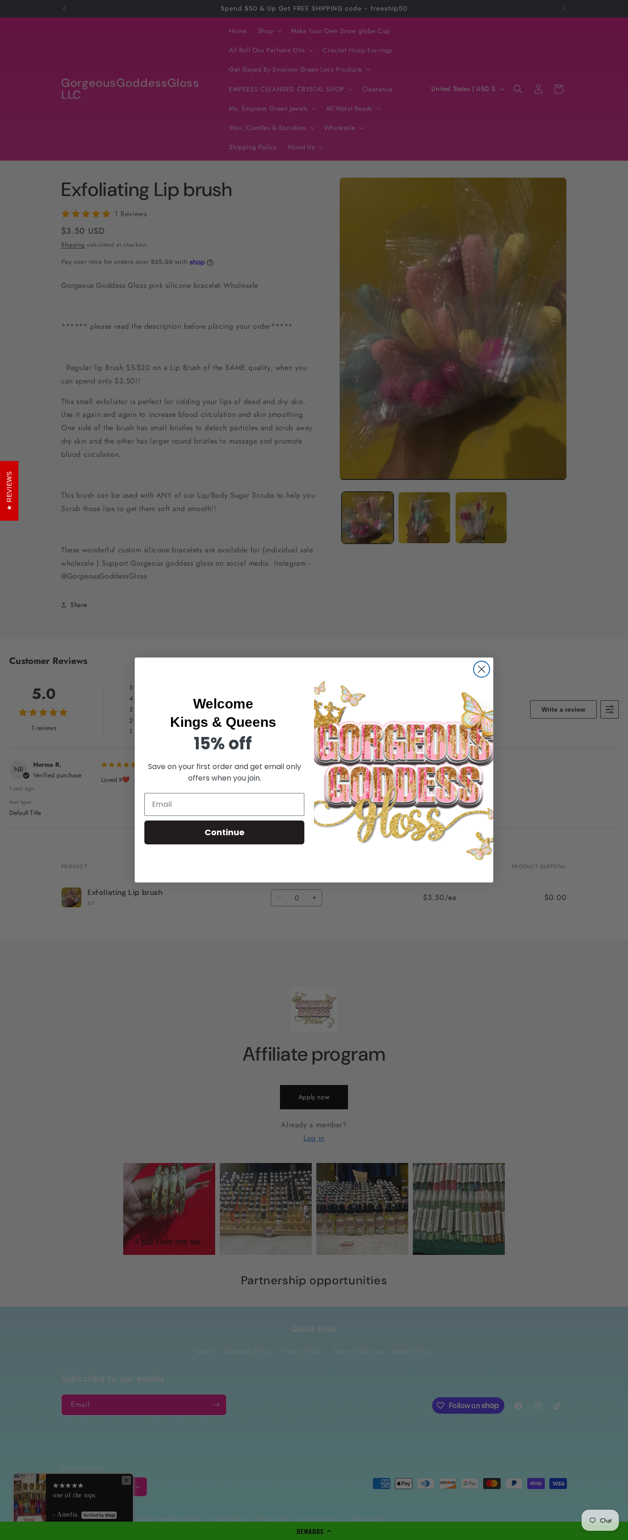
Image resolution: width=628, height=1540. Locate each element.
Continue (225, 832)
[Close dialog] (482, 669)
